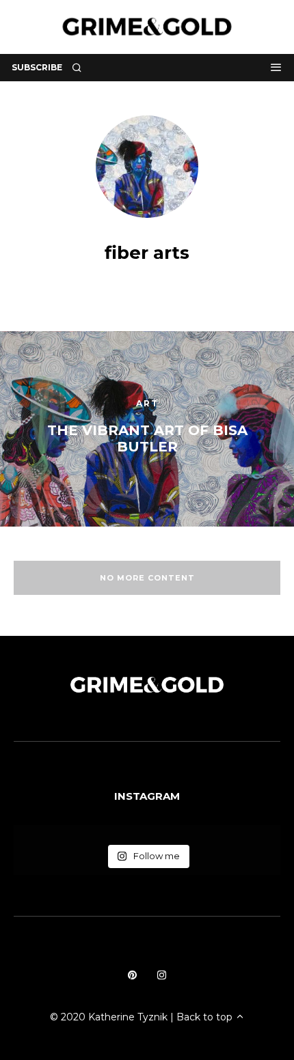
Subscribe (37, 67)
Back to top (205, 1017)
